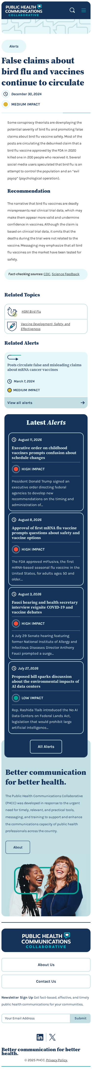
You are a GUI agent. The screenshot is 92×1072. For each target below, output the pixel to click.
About (17, 847)
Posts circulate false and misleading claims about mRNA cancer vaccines (44, 367)
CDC (47, 274)
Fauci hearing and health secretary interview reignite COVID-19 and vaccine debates (45, 607)
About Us (46, 964)
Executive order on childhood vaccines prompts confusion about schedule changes (44, 452)
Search (72, 10)
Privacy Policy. (56, 1060)
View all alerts (19, 403)
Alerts (13, 46)
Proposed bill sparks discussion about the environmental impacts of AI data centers (45, 681)
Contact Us (46, 981)
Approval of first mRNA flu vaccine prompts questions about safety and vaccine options (46, 532)
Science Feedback (65, 274)
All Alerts (46, 746)
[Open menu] (84, 10)
